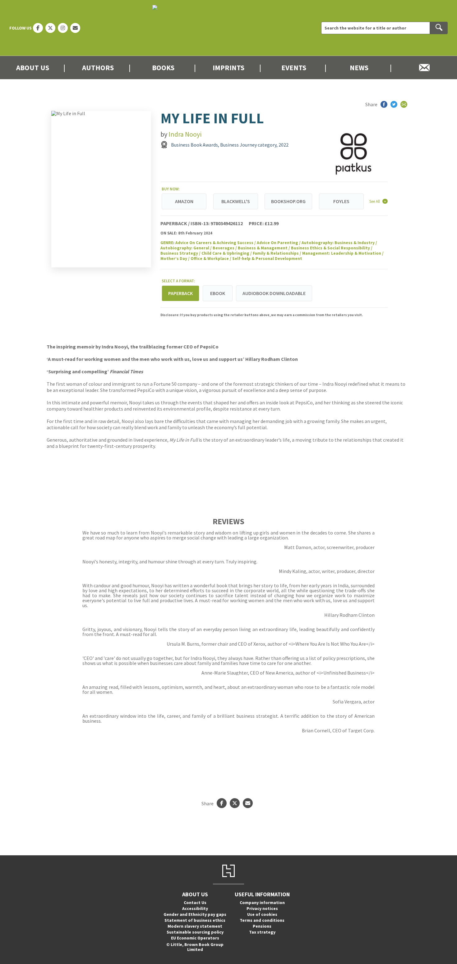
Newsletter (424, 67)
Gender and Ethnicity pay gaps (195, 914)
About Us (32, 67)
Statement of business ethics (194, 920)
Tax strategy (262, 932)
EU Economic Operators (195, 938)
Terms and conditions (262, 920)
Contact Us (195, 902)
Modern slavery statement (195, 926)
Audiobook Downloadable (274, 293)
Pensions (262, 926)
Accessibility (195, 908)
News (359, 67)
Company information (262, 902)
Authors (98, 67)
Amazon (184, 201)
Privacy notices (262, 908)
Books (163, 67)
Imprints (228, 67)
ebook (217, 293)
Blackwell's (235, 201)
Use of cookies (262, 914)
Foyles (341, 201)
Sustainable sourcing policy (195, 932)
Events (293, 67)
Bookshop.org (288, 201)
